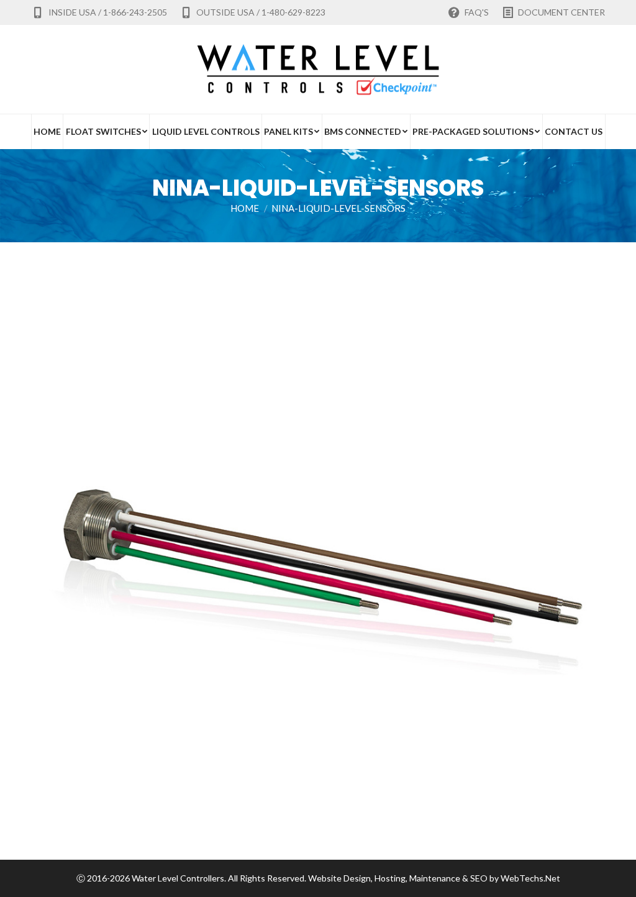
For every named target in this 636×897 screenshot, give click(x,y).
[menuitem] (47, 131)
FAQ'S (477, 12)
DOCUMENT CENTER (561, 12)
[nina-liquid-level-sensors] (318, 567)
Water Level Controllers (178, 878)
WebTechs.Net (530, 878)
